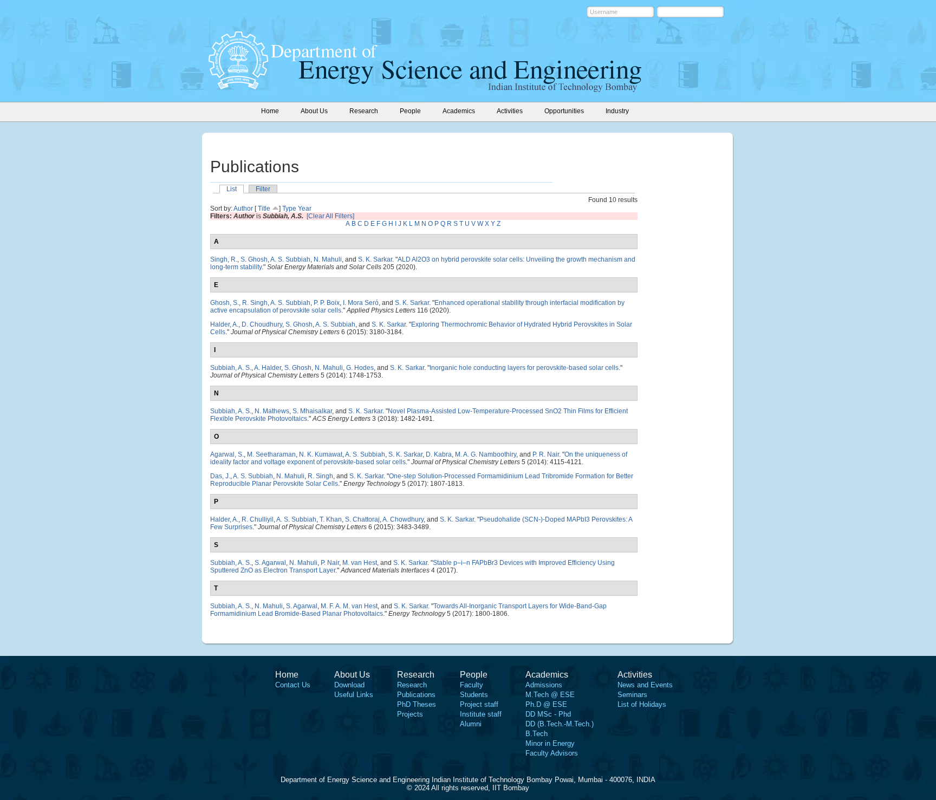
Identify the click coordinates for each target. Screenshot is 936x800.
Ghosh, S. (224, 303)
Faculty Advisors (551, 753)
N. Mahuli (328, 259)
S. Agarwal (270, 563)
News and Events (645, 685)
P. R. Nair (545, 454)
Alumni (471, 724)
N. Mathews (272, 411)
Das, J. (220, 476)
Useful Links (353, 695)
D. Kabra (439, 454)
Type (289, 208)
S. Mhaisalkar (312, 411)
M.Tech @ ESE (550, 695)
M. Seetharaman (271, 454)
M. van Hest (359, 563)
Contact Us (292, 685)
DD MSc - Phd (548, 714)
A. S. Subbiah (290, 259)
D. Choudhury (262, 324)
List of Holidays (642, 704)
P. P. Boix (327, 303)
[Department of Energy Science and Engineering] (238, 86)
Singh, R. (223, 259)
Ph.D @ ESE (546, 704)
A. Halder (267, 368)
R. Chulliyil (258, 519)
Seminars (632, 695)
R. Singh (255, 303)
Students (474, 695)
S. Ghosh (254, 259)
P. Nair (330, 563)
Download (349, 685)
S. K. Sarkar (375, 259)
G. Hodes (360, 368)
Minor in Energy (550, 743)
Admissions (543, 685)
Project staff (479, 704)
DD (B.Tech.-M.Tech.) (559, 724)
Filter (263, 189)
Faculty (471, 685)
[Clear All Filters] (330, 216)
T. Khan (331, 519)
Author (243, 208)
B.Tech (536, 734)
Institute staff (481, 714)
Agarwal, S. (227, 454)
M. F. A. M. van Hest (349, 606)
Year (304, 208)
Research (412, 685)
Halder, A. (224, 324)
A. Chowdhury (403, 519)
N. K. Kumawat (320, 454)
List (231, 189)
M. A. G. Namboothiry (485, 454)
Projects (410, 714)
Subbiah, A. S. (230, 368)
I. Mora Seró (361, 303)
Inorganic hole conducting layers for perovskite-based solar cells (524, 368)
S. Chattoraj (362, 519)
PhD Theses (416, 704)
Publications (416, 695)
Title (264, 208)
